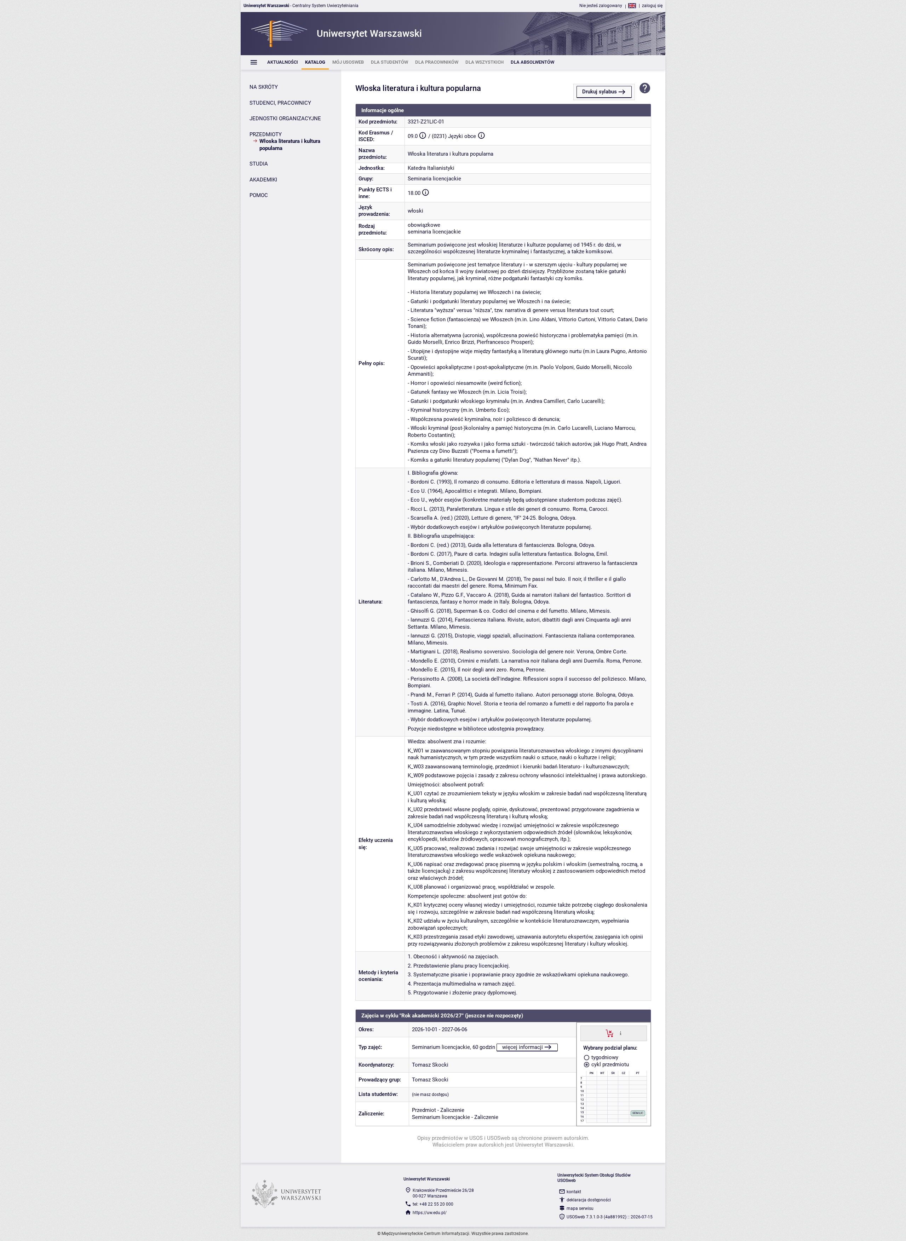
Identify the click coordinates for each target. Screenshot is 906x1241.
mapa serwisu (580, 1208)
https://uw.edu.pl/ (430, 1212)
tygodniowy (604, 1057)
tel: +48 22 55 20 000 (433, 1204)
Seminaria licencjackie (434, 178)
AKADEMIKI (263, 180)
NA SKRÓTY (264, 87)
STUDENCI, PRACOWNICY (280, 103)
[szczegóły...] (620, 1033)
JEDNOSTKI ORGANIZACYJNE (285, 118)
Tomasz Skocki (430, 1065)
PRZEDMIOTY (266, 134)
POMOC (259, 195)
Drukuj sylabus (599, 91)
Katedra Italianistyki (431, 168)
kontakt (574, 1191)
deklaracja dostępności (589, 1199)
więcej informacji (522, 1047)
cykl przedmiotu (609, 1064)
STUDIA (259, 164)
